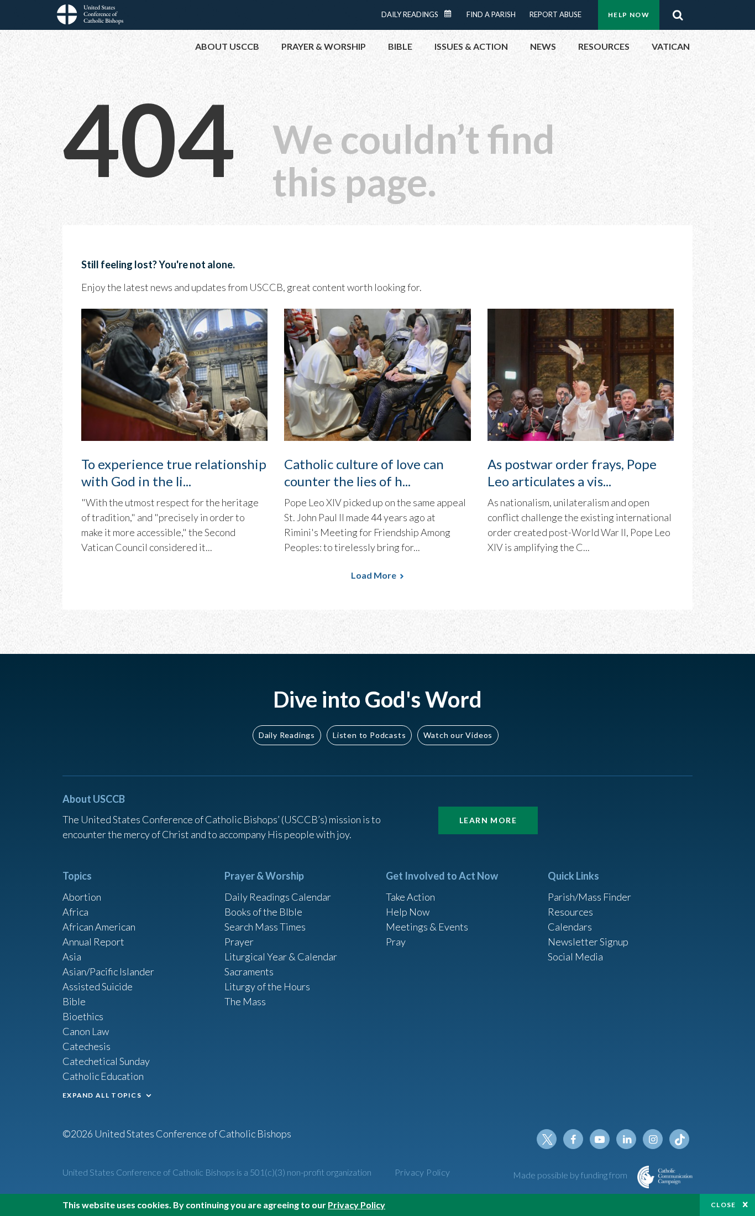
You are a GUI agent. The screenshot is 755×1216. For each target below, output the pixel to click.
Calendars (570, 927)
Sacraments (249, 971)
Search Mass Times (265, 927)
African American (98, 927)
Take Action (410, 897)
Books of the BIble (263, 912)
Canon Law (85, 1031)
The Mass (245, 1001)
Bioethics (82, 1016)
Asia (71, 956)
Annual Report (93, 942)
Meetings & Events (427, 927)
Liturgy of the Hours (267, 986)
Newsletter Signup (588, 942)
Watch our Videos (457, 735)
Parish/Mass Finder (589, 897)
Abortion (81, 897)
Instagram (653, 1139)
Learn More (488, 820)
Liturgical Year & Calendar (280, 956)
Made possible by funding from (571, 1175)
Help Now (628, 15)
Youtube (600, 1139)
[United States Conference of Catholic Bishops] (90, 16)
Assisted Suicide (97, 986)
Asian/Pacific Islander (108, 971)
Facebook (573, 1139)
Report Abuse (555, 14)
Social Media (575, 956)
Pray (396, 942)
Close (723, 1205)
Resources (570, 912)
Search (677, 14)
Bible (74, 1001)
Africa (75, 912)
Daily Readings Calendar (451, 13)
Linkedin (626, 1139)
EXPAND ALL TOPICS (101, 1095)
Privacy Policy (422, 1172)
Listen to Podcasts (369, 735)
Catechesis (86, 1046)
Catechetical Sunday (106, 1061)
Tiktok (679, 1139)
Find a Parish (491, 14)
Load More (373, 575)
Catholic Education (103, 1076)
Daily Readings (409, 14)
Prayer (239, 942)
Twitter (547, 1139)
